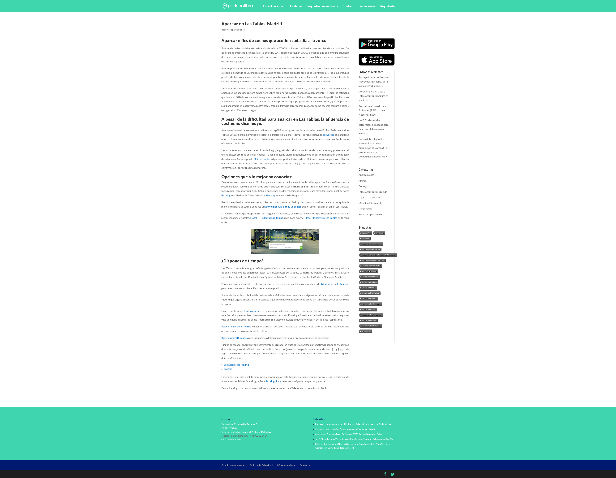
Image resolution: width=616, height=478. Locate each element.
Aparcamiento (366, 174)
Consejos (364, 186)
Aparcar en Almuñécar (370, 277)
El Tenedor (343, 283)
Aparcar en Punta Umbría (371, 326)
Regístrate (387, 6)
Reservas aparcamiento (233, 29)
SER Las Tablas (262, 159)
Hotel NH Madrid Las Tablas (266, 217)
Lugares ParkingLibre (370, 197)
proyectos (329, 134)
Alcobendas (366, 233)
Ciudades (296, 6)
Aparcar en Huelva (368, 287)
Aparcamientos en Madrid (371, 266)
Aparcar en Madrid (368, 309)
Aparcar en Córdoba (369, 282)
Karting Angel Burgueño (234, 337)
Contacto (349, 6)
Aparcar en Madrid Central (371, 315)
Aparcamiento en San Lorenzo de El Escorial (378, 255)
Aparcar (363, 180)
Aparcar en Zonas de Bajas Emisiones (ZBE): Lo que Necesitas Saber (373, 110)
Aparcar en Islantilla (369, 298)
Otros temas (365, 208)
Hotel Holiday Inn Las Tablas (321, 217)
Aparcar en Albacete (369, 271)
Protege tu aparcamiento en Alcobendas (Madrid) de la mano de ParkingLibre (374, 81)
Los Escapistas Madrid (236, 364)
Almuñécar (380, 233)
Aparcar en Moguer (369, 320)
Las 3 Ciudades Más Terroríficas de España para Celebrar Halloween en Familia (354, 439)
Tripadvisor (327, 283)
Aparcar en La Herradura (371, 304)
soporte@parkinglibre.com (234, 435)
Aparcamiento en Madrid (371, 249)
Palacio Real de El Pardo (236, 326)
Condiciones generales (233, 465)
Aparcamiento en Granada (371, 244)
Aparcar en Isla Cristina (370, 293)
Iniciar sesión (367, 6)
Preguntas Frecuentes (320, 6)
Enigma (228, 368)
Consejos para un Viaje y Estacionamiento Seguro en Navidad (373, 96)
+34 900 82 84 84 (258, 435)
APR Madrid (366, 331)
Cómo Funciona (273, 6)
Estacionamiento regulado (373, 191)
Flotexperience (252, 310)
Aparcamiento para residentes (373, 260)
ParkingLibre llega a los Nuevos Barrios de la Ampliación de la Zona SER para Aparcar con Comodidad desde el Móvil (373, 147)
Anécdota (365, 238)
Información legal (286, 465)
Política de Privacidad (261, 465)
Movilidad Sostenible (370, 202)
